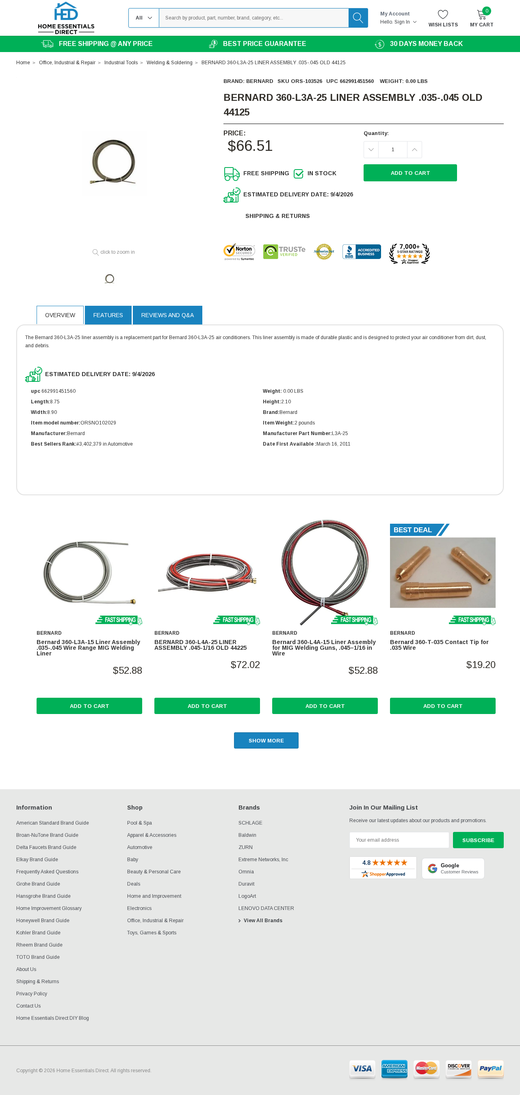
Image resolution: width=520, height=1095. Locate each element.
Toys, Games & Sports (151, 933)
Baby (132, 859)
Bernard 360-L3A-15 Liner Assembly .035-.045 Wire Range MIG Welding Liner (88, 648)
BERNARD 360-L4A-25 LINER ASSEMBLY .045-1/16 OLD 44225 (200, 645)
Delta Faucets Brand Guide (46, 847)
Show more (266, 741)
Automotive (139, 847)
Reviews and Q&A (167, 315)
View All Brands (263, 920)
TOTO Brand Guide (38, 957)
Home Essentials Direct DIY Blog (52, 1018)
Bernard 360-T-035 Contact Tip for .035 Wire (439, 645)
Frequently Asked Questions (47, 872)
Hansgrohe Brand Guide (43, 896)
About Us (26, 969)
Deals (133, 884)
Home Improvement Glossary (49, 908)
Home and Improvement (154, 896)
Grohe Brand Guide (38, 884)
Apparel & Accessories (151, 835)
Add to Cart (89, 706)
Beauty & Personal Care (154, 872)
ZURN (245, 847)
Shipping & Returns (277, 216)
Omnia (246, 872)
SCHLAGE (250, 823)
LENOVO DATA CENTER (266, 908)
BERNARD (259, 81)
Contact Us (28, 1006)
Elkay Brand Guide (37, 859)
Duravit (246, 884)
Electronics (139, 908)
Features (108, 315)
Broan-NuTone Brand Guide (47, 835)
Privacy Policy (31, 994)
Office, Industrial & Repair (155, 920)
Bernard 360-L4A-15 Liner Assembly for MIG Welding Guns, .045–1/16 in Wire (324, 648)
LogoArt (247, 896)
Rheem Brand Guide (39, 945)
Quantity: (376, 133)
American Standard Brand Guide (52, 823)
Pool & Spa (139, 823)
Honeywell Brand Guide (42, 920)
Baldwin (247, 835)
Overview (60, 315)
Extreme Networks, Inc (263, 859)
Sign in (402, 22)
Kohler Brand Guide (38, 933)
